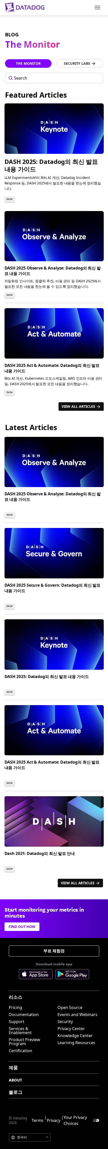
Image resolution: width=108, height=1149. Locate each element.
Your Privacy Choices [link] (75, 1120)
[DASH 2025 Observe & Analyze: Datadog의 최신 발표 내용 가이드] (56, 256)
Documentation (24, 1014)
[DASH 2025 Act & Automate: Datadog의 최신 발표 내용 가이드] (56, 353)
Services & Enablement (20, 1031)
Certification (20, 1051)
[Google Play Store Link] (72, 975)
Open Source (70, 1007)
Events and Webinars (77, 1014)
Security (65, 1022)
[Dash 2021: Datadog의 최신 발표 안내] (56, 836)
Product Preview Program (24, 1042)
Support (16, 1022)
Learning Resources (76, 1043)
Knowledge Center (75, 1036)
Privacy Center (71, 1029)
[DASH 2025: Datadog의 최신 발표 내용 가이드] (56, 154)
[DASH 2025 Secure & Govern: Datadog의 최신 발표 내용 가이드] (56, 570)
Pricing (15, 1007)
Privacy (53, 1120)
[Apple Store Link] (37, 975)
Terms (37, 1120)
